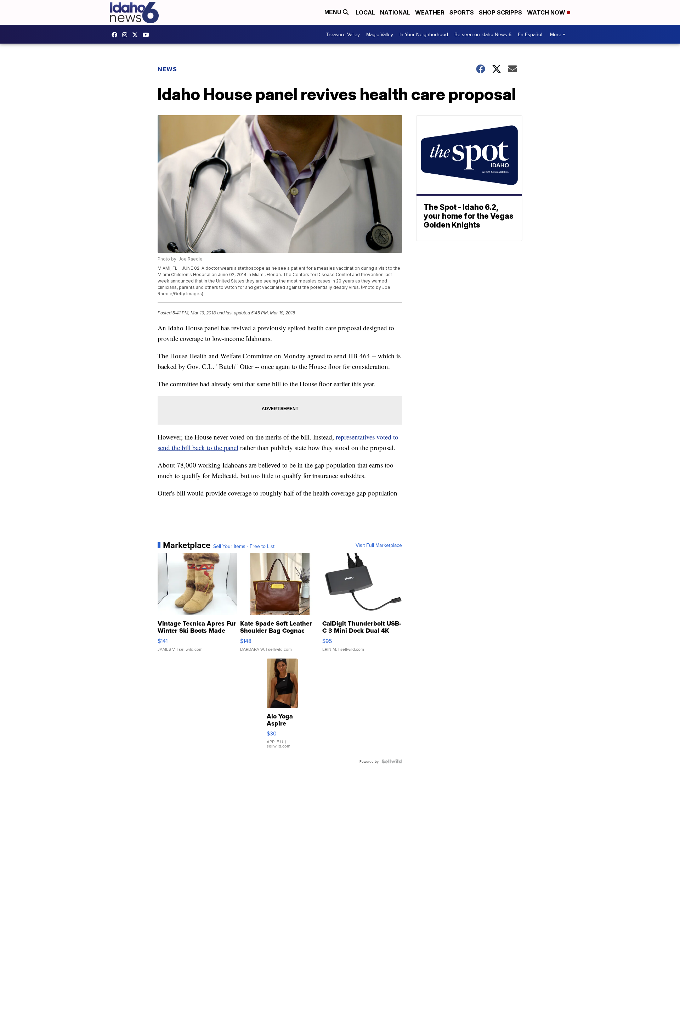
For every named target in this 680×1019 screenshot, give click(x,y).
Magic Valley (379, 34)
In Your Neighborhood (424, 34)
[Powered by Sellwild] (391, 761)
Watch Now (547, 12)
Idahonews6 (116, 35)
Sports (461, 12)
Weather (429, 12)
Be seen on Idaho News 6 (482, 34)
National (395, 12)
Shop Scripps (500, 12)
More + (557, 34)
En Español (530, 34)
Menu (333, 12)
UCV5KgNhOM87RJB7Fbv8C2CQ (148, 35)
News (167, 69)
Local (365, 12)
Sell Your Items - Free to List (243, 546)
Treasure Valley (343, 34)
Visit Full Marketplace (379, 545)
